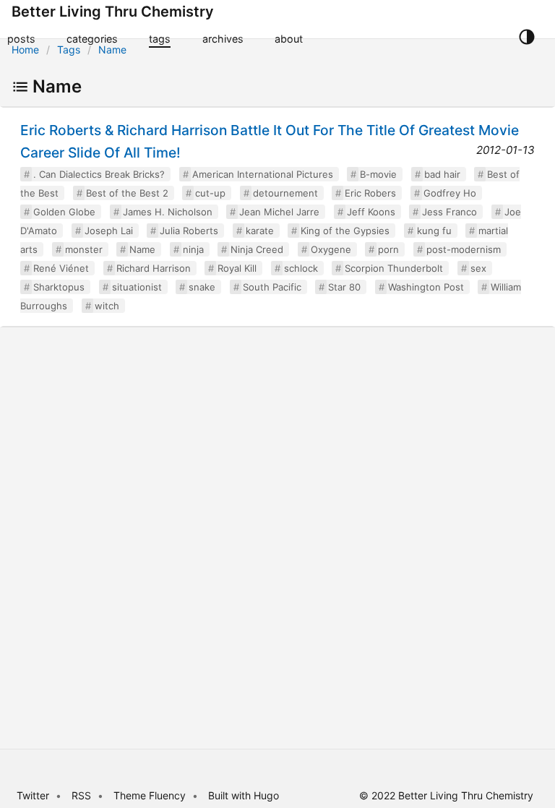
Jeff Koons (371, 212)
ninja (193, 249)
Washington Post (426, 287)
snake (202, 287)
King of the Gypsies (345, 230)
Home (25, 49)
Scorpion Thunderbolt (394, 268)
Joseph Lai (109, 230)
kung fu (434, 230)
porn (388, 249)
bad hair (442, 174)
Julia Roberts (189, 230)
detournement (285, 193)
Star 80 (344, 287)
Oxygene (331, 249)
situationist (137, 287)
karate (260, 230)
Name (112, 49)
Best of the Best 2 (127, 193)
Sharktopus (59, 287)
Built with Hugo (243, 795)
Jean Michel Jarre (279, 212)
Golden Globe (64, 212)
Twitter (33, 795)
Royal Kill (237, 268)
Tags (68, 49)
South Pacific (272, 287)
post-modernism (463, 249)
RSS (81, 795)
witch (107, 305)
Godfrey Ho (449, 193)
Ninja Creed (257, 249)
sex (478, 268)
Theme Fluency (151, 795)
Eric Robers (370, 193)
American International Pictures (262, 174)
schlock (301, 268)
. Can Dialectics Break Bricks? (99, 174)
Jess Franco (449, 212)
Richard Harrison (153, 268)
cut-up (210, 193)
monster (84, 249)
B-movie (378, 174)
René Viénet (61, 268)
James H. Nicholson (167, 212)
